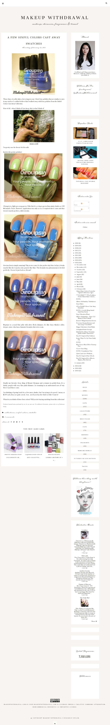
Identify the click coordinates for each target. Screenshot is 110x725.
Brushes (85, 434)
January (79, 363)
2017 (76, 250)
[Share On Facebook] (11, 422)
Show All (94, 621)
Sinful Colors (22, 412)
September (80, 272)
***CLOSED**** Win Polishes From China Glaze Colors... (86, 295)
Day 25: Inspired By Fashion (85, 336)
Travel (85, 466)
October (79, 269)
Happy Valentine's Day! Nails (85, 327)
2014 (77, 258)
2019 (77, 245)
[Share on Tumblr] (22, 422)
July (78, 277)
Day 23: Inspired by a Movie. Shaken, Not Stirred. (85, 359)
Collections (10, 412)
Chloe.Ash (84, 556)
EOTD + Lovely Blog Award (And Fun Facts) (85, 311)
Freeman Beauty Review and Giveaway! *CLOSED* (85, 323)
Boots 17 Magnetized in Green (86, 320)
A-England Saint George (84, 329)
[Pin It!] (17, 422)
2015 (77, 255)
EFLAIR (76, 717)
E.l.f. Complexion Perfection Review (84, 142)
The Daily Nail (84, 598)
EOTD (85, 403)
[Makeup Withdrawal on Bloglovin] (85, 499)
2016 (77, 253)
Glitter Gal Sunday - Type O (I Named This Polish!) (85, 317)
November (80, 267)
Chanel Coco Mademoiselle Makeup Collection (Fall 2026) (84, 541)
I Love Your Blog (81, 348)
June (78, 279)
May (78, 281)
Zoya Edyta (79, 304)
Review (85, 395)
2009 (77, 370)
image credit (34, 144)
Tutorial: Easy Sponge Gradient (85, 182)
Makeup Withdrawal (55, 16)
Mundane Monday (85, 450)
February (80, 289)
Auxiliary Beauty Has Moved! (84, 572)
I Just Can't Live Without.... (84, 353)
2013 (77, 260)
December (80, 265)
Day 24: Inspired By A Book (85, 356)
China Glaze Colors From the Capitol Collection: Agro (85, 291)
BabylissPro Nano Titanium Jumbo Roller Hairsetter (85, 332)
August (79, 274)
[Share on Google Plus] (19, 422)
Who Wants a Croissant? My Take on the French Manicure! (84, 609)
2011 (76, 366)
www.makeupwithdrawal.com (42, 704)
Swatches (32, 412)
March (79, 286)
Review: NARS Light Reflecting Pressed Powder (85, 162)
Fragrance (85, 442)
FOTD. (78, 299)
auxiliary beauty (85, 571)
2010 (77, 368)
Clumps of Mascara (85, 584)
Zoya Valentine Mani (83, 314)
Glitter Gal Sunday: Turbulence (86, 301)
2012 (77, 262)
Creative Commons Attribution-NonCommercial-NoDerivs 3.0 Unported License (69, 705)
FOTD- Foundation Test (84, 351)
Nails (85, 387)
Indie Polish (85, 418)
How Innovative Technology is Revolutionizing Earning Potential (84, 559)
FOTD (78, 342)
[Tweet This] (14, 422)
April (78, 284)
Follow (85, 227)
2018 (77, 248)
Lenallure (85, 530)
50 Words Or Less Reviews (85, 458)
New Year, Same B (83, 586)
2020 (77, 243)
